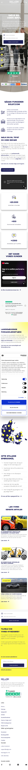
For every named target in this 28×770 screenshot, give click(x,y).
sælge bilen (18, 159)
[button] (2, 2)
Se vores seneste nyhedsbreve (9, 657)
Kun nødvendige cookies (14, 412)
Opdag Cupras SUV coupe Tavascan (11, 594)
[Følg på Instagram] (10, 765)
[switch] (24, 383)
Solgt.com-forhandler (7, 340)
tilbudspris (5, 147)
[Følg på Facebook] (2, 765)
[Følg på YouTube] (26, 765)
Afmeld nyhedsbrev (6, 670)
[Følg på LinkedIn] (18, 765)
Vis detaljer (21, 397)
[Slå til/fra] (2, 462)
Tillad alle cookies (14, 402)
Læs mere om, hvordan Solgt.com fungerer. (12, 163)
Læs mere (4, 540)
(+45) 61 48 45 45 (5, 746)
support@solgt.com (6, 749)
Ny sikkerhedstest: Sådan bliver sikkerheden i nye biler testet (10, 532)
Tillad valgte (14, 407)
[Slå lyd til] (23, 186)
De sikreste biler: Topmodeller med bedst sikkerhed (10, 563)
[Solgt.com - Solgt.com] (14, 2)
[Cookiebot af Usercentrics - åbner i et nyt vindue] (20, 355)
